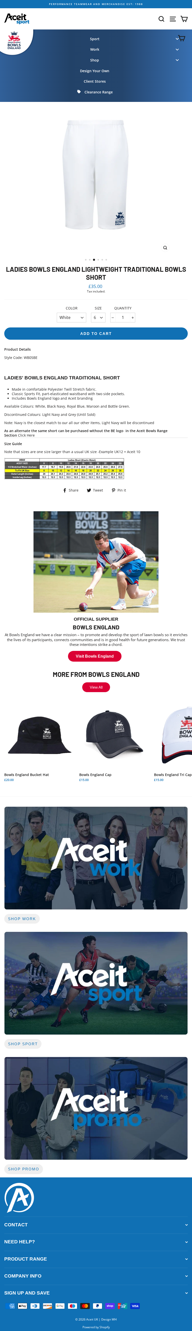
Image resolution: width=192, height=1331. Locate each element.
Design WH (109, 1319)
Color (72, 308)
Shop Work (22, 919)
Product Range (25, 1259)
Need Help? (19, 1241)
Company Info (23, 1276)
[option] (96, 4)
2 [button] (90, 260)
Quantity (123, 308)
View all (96, 687)
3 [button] (94, 260)
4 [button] (99, 260)
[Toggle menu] (177, 38)
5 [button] (103, 260)
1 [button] (86, 260)
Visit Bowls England (95, 656)
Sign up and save (27, 1293)
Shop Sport (23, 1044)
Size (98, 308)
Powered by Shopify (96, 1327)
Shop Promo (23, 1169)
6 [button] (107, 260)
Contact (16, 1224)
